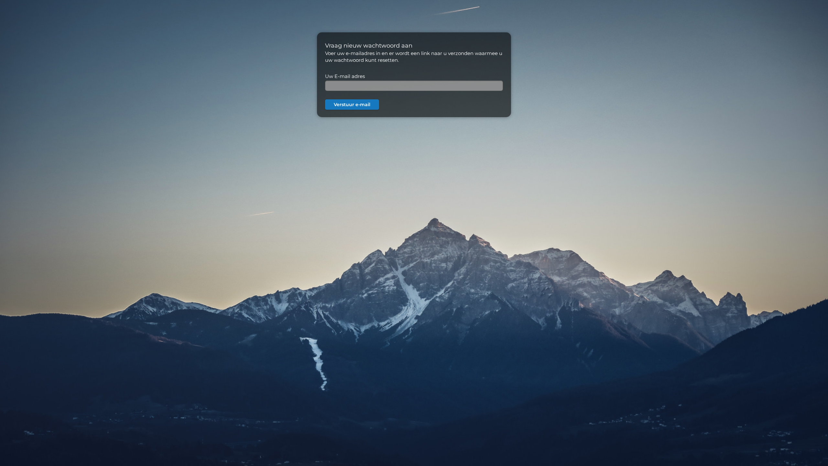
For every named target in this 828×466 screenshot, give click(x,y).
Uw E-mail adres (345, 76)
